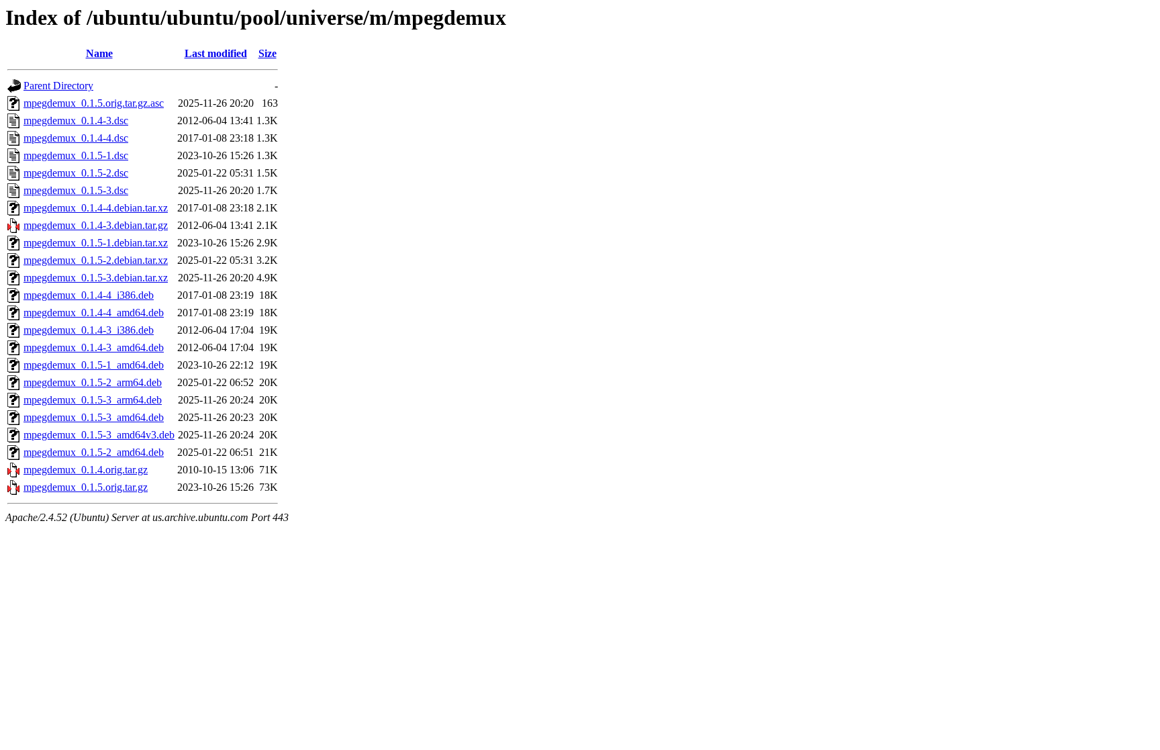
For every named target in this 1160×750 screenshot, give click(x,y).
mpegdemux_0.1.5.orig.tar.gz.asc (93, 103)
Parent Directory (58, 85)
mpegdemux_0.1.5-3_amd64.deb (93, 417)
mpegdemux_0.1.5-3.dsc (75, 190)
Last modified (216, 53)
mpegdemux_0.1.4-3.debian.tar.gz (95, 225)
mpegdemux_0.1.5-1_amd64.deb (93, 365)
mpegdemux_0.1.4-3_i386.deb (88, 330)
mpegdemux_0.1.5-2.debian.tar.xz (95, 260)
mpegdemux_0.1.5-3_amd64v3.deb (99, 434)
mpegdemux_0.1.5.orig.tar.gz (85, 487)
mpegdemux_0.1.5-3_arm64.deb (92, 400)
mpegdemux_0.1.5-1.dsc (75, 155)
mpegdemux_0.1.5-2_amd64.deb (93, 452)
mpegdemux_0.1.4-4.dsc (75, 138)
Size (267, 53)
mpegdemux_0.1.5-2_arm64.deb (92, 382)
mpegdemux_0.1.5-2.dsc (75, 173)
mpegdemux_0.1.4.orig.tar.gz (85, 469)
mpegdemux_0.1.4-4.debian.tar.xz (95, 208)
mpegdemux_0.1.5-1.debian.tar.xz (95, 242)
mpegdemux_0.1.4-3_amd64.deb (93, 347)
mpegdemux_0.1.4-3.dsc (75, 120)
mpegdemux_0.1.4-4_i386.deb (88, 295)
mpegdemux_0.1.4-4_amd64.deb (93, 312)
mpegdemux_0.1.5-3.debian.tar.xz (95, 277)
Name (99, 53)
